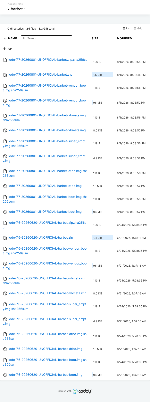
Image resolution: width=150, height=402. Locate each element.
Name (13, 38)
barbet (17, 9)
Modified (124, 38)
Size (95, 38)
